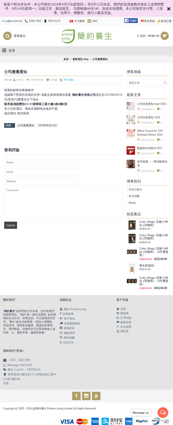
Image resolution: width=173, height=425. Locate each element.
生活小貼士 (135, 189)
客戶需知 (69, 318)
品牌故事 (68, 314)
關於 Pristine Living (75, 309)
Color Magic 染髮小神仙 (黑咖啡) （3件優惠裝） (153, 281)
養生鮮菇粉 (146, 265)
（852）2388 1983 (19, 360)
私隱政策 (69, 328)
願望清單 (125, 322)
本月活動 (134, 196)
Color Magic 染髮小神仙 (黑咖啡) (153, 237)
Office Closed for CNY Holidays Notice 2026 (150, 132)
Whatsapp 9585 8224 (19, 365)
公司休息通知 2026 (148, 117)
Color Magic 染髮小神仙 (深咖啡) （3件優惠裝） (153, 252)
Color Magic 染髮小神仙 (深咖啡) (153, 223)
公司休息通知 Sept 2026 (151, 104)
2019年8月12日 (47, 125)
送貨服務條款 (72, 323)
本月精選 (125, 327)
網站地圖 (69, 337)
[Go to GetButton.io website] (163, 420)
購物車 (124, 313)
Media (132, 203)
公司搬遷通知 (26, 125)
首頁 (123, 309)
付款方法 (68, 342)
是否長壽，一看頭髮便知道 (152, 163)
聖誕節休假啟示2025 (149, 148)
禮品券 (124, 331)
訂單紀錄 (125, 318)
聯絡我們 (69, 332)
